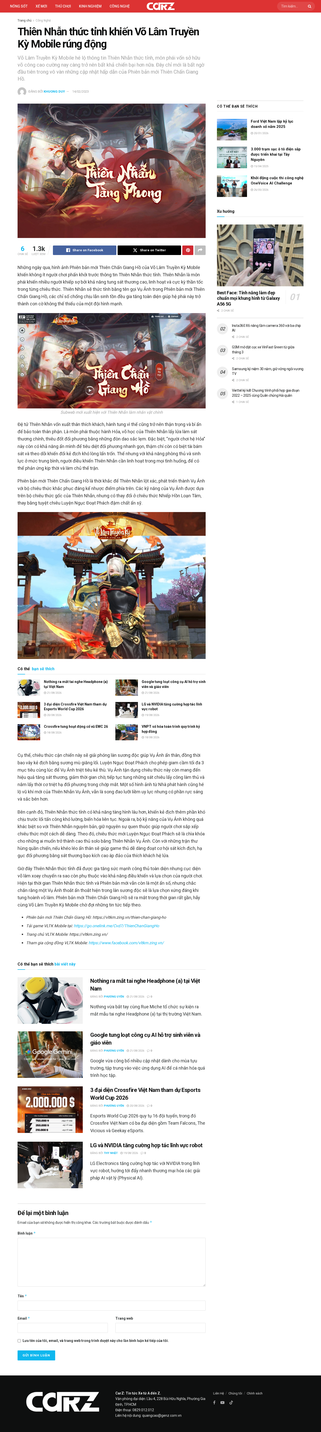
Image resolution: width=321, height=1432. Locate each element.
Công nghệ (120, 6)
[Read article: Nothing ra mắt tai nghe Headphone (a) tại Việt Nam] (29, 687)
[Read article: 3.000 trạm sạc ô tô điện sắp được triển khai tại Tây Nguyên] (232, 157)
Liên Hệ (218, 1393)
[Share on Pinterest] (187, 250)
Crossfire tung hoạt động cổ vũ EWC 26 (76, 727)
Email (24, 1318)
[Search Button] (310, 6)
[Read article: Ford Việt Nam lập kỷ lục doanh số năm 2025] (232, 129)
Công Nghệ (43, 20)
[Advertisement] (260, 55)
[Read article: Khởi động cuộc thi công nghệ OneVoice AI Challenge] (232, 186)
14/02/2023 (80, 91)
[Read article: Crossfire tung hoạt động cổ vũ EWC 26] (29, 732)
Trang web (124, 1318)
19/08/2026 (151, 715)
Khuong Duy (54, 91)
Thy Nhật (111, 1153)
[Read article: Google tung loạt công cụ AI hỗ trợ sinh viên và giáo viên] (126, 687)
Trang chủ (25, 20)
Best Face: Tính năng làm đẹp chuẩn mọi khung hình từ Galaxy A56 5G (248, 298)
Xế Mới (41, 6)
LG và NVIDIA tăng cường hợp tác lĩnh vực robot (146, 1145)
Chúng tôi (235, 1393)
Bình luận (27, 1233)
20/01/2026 (260, 133)
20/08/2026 (53, 715)
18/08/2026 (53, 732)
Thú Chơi (63, 6)
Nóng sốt (19, 6)
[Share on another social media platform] (200, 250)
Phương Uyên (114, 996)
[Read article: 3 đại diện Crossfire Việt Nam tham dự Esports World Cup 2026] (29, 710)
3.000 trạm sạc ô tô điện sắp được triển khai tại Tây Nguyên (276, 154)
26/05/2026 (260, 189)
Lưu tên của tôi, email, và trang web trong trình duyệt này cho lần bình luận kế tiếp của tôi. (96, 1341)
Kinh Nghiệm (90, 6)
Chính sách (255, 1393)
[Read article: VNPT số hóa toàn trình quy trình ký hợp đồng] (126, 732)
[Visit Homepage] (160, 6)
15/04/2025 (260, 166)
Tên (22, 1296)
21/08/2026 (53, 692)
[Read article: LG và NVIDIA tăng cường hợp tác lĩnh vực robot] (126, 710)
